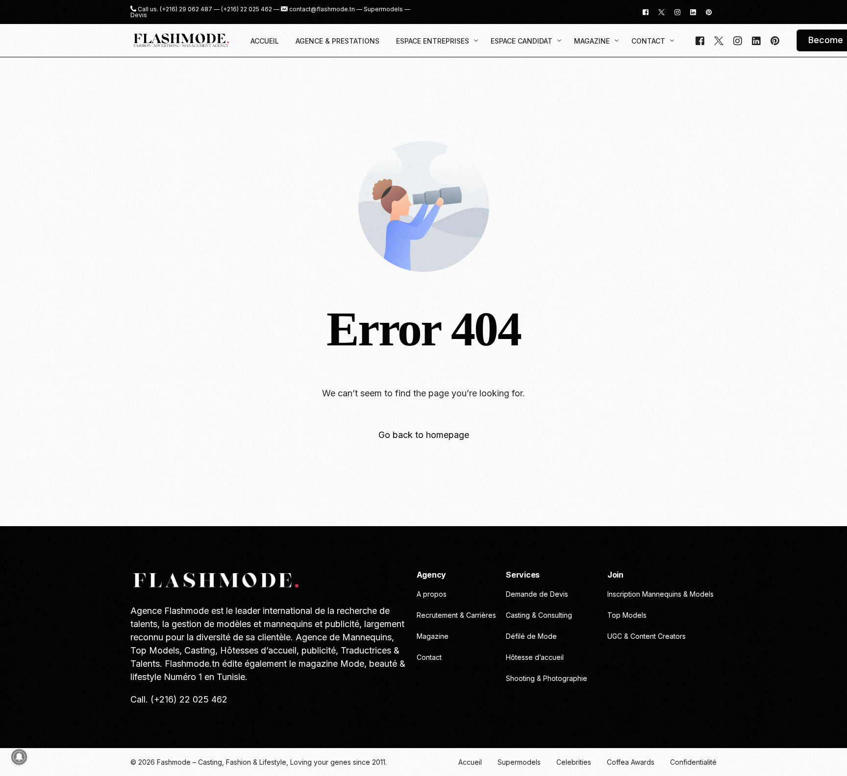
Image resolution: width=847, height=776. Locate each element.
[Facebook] (645, 11)
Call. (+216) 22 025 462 (178, 699)
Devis (138, 15)
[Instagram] (677, 11)
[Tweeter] (661, 11)
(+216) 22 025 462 (246, 9)
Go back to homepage (423, 435)
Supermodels (383, 9)
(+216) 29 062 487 (186, 9)
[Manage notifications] (19, 757)
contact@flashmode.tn (322, 9)
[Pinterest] (709, 11)
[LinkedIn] (693, 11)
